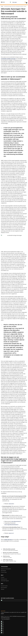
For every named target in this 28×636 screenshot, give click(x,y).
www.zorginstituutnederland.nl (11, 524)
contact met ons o (8, 539)
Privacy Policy (4, 572)
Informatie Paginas (5, 580)
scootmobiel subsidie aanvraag (8, 58)
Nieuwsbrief (3, 570)
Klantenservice (4, 579)
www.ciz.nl (11, 533)
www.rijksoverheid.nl (16, 521)
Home (2, 6)
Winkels (2, 589)
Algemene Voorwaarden (6, 568)
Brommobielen (4, 587)
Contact (2, 577)
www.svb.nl (11, 503)
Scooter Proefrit (4, 585)
